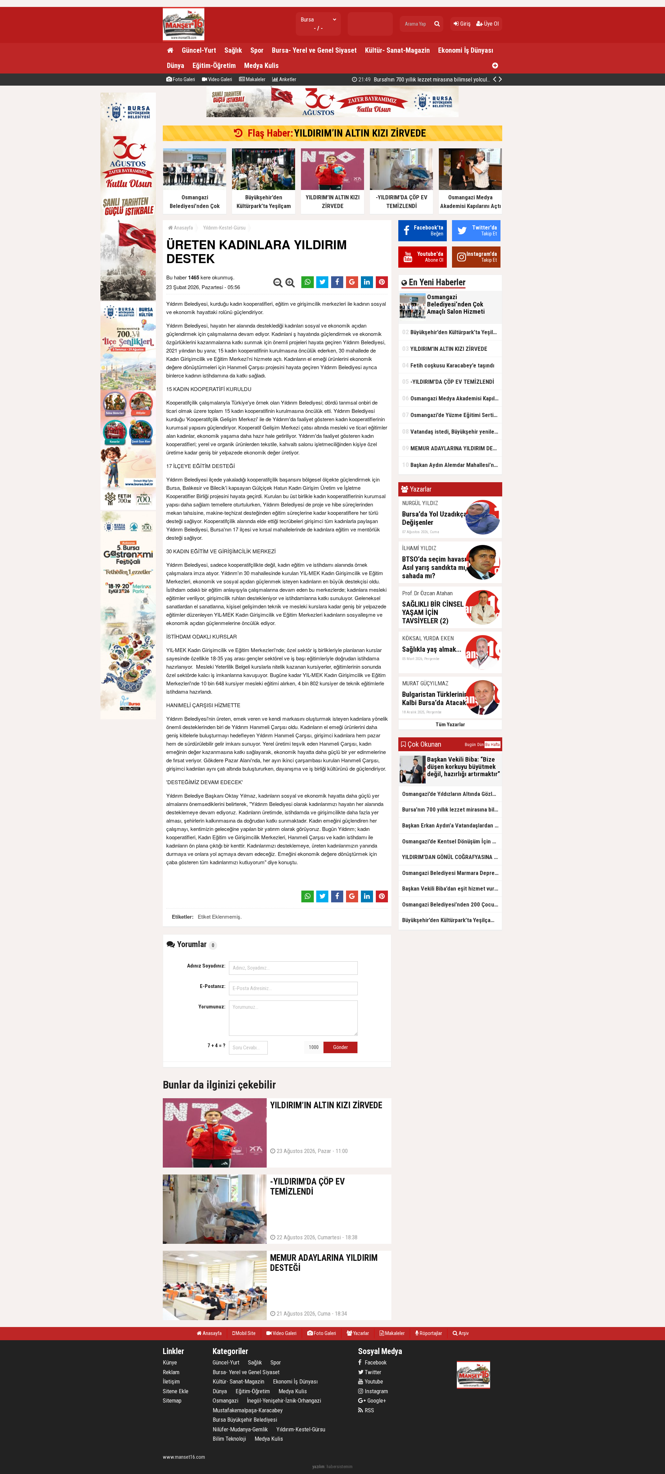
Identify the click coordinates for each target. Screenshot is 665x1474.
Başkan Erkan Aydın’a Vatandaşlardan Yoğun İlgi (452, 825)
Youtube (373, 1381)
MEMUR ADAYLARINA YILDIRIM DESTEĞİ (452, 448)
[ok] (437, 23)
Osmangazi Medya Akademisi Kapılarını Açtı (452, 398)
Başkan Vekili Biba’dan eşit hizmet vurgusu (452, 888)
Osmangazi (225, 1400)
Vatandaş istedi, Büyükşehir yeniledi (450, 431)
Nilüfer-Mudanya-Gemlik (240, 1429)
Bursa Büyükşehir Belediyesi (245, 1419)
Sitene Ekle (175, 1391)
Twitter (372, 1372)
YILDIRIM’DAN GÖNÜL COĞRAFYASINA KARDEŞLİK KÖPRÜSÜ (436, 79)
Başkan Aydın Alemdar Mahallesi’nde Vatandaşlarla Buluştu (452, 465)
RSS (368, 1410)
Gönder (340, 1047)
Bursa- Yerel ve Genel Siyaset (314, 50)
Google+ (374, 1400)
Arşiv (463, 1333)
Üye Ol (491, 23)
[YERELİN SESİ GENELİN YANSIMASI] (183, 40)
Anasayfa (183, 228)
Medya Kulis (261, 65)
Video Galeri (219, 79)
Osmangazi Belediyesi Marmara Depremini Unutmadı (452, 872)
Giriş (465, 23)
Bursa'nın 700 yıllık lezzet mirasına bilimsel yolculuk (452, 809)
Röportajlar (430, 1333)
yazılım (318, 1466)
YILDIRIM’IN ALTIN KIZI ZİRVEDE (360, 133)
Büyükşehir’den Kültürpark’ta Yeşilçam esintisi (452, 332)
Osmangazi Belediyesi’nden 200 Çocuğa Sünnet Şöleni (452, 904)
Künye (170, 1362)
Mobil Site (245, 1333)
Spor (257, 50)
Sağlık (233, 50)
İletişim (171, 1381)
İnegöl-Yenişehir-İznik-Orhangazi (284, 1400)
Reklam (171, 1372)
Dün (480, 744)
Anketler (287, 79)
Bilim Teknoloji (229, 1438)
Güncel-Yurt (199, 50)
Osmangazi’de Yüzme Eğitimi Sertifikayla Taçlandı (452, 415)
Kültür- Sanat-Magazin (397, 50)
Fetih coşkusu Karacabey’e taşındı (448, 365)
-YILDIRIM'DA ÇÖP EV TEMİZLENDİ (448, 381)
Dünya (175, 65)
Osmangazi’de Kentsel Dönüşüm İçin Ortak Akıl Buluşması (452, 841)
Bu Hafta (492, 744)
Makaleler (255, 79)
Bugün (470, 744)
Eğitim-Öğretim (214, 65)
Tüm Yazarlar (450, 724)
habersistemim (340, 1466)
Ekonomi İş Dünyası (465, 50)
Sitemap (172, 1400)
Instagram (375, 1391)
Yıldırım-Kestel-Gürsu (224, 228)
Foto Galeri (183, 79)
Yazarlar (360, 1333)
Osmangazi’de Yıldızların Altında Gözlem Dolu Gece (452, 793)
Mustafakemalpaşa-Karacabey (248, 1410)
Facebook (375, 1362)
